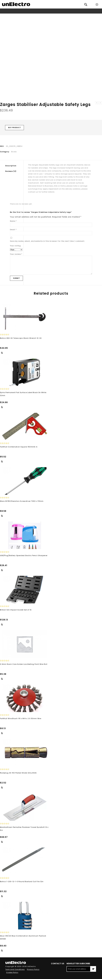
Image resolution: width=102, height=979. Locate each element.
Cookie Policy (12, 972)
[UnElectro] (16, 4)
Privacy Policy (33, 969)
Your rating (15, 246)
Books (38, 16)
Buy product (14, 127)
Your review (16, 254)
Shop (31, 16)
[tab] (14, 166)
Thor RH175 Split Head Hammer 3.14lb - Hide (96, 102)
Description (10, 166)
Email (13, 230)
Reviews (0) (10, 171)
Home (24, 16)
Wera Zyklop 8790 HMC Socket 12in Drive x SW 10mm (100, 102)
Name (13, 221)
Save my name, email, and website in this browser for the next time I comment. (47, 241)
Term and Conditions (15, 969)
